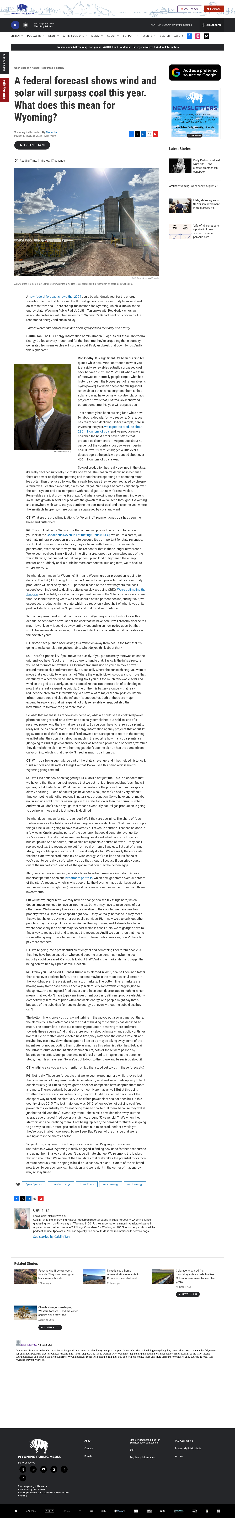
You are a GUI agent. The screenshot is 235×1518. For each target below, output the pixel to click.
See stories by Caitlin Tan (51, 1236)
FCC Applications (184, 1441)
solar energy (110, 1184)
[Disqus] (117, 1382)
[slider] (30, 25)
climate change (61, 1184)
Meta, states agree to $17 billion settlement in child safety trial (206, 204)
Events (147, 35)
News (52, 35)
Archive (179, 1456)
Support (129, 35)
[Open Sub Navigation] (22, 35)
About (111, 35)
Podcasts (34, 35)
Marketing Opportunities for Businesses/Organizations (145, 1441)
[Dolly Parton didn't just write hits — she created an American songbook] (180, 165)
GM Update (4, 63)
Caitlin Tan (52, 132)
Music (95, 35)
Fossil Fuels (87, 1184)
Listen (15, 35)
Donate (215, 9)
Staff (133, 1449)
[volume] (25, 25)
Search (165, 35)
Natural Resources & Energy (48, 68)
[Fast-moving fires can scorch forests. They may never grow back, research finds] (25, 1276)
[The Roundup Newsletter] (195, 113)
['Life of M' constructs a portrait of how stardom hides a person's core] (180, 231)
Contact (88, 1448)
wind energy (134, 1184)
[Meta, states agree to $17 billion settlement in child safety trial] (180, 206)
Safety (178, 35)
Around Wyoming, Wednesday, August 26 (193, 186)
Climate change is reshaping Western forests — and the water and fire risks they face (58, 1311)
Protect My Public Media (188, 1448)
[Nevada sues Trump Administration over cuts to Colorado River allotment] (94, 1276)
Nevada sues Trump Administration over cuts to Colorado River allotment (123, 1274)
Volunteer (191, 9)
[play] (15, 25)
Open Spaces (21, 68)
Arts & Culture (73, 35)
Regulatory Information (142, 1457)
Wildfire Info (4, 89)
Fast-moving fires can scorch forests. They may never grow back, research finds (56, 1274)
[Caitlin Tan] (22, 1218)
